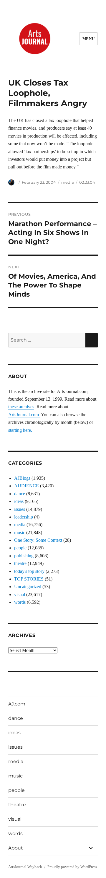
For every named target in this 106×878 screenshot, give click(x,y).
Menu (88, 38)
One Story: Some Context (38, 540)
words (20, 602)
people (20, 547)
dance (19, 493)
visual (19, 594)
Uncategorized (27, 586)
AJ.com (16, 704)
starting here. (20, 430)
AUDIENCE (26, 485)
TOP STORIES (29, 578)
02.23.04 (87, 182)
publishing (24, 555)
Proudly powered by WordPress (72, 866)
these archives (21, 406)
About (15, 848)
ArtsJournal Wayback (25, 866)
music (19, 532)
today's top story (29, 571)
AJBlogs (22, 478)
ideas (19, 501)
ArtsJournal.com (24, 414)
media (67, 182)
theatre (20, 563)
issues (19, 509)
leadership (23, 516)
